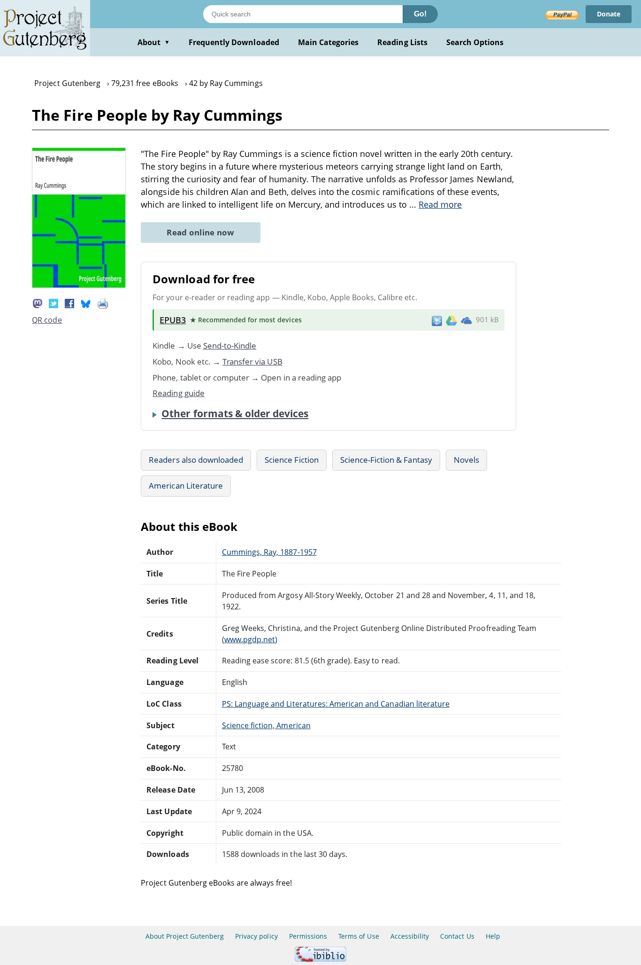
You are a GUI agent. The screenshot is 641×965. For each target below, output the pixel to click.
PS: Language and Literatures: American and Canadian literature (336, 704)
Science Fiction (292, 459)
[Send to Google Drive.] (451, 320)
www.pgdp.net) (251, 639)
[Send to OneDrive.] (466, 320)
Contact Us (457, 936)
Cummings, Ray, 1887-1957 (269, 552)
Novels (466, 459)
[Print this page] (103, 302)
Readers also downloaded (196, 459)
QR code (46, 320)
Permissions (308, 936)
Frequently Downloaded (234, 42)
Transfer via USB (252, 361)
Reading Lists (402, 42)
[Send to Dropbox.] (437, 320)
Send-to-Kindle (230, 345)
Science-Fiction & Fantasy (386, 459)
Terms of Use (358, 936)
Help (493, 936)
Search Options (475, 42)
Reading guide (179, 393)
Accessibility (409, 936)
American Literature (186, 485)
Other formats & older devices (234, 413)
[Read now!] (79, 285)
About (153, 42)
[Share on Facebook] (69, 302)
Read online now (201, 232)
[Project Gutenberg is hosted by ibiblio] (320, 959)
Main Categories (328, 42)
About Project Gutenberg (184, 936)
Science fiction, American (266, 725)
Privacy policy (256, 936)
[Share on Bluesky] (86, 302)
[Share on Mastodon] (37, 302)
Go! (420, 14)
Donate (608, 13)
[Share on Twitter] (53, 302)
